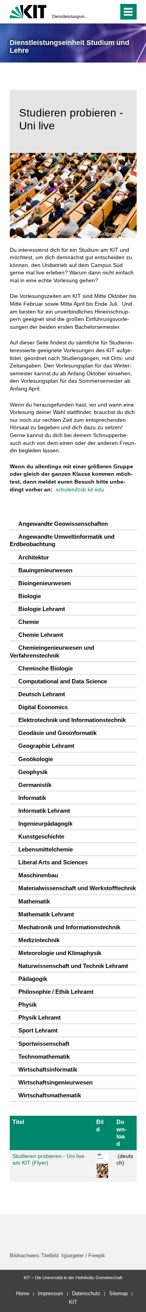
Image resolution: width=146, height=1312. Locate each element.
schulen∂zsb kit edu (80, 489)
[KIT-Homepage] (28, 10)
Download (121, 1132)
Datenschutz (86, 1293)
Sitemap (118, 1293)
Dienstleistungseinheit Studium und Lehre (70, 16)
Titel (18, 1121)
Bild (100, 1125)
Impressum (50, 1293)
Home (22, 1293)
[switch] (99, 11)
